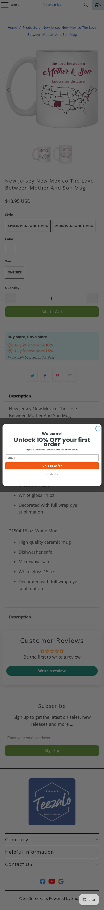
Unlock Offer (52, 465)
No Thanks (52, 474)
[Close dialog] (98, 428)
